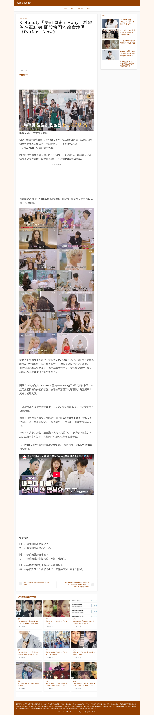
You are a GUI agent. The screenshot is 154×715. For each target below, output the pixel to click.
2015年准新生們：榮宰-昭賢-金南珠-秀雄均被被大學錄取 (28, 653)
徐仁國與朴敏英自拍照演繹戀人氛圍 (29, 684)
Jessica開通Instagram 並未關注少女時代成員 (83, 622)
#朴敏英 (23, 74)
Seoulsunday (24, 2)
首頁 (20, 18)
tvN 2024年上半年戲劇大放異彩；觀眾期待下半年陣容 (28, 622)
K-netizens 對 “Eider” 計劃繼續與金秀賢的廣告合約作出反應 (127, 53)
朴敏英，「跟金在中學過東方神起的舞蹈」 (84, 653)
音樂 (72, 8)
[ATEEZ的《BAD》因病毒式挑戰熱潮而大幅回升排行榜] (110, 34)
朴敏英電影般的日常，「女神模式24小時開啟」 (56, 653)
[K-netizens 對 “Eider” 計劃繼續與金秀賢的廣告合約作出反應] (110, 55)
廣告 (88, 8)
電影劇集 (80, 8)
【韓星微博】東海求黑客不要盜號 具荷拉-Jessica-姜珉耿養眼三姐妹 (84, 684)
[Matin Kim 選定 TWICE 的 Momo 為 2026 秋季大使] (110, 23)
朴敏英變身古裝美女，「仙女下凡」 (56, 622)
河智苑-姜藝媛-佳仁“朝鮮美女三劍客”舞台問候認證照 (127, 64)
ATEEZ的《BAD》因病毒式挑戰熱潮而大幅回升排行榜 (127, 32)
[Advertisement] (56, 50)
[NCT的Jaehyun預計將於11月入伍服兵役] (110, 44)
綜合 (65, 8)
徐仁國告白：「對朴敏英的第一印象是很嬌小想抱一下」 (56, 684)
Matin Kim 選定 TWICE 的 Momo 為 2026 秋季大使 (127, 22)
